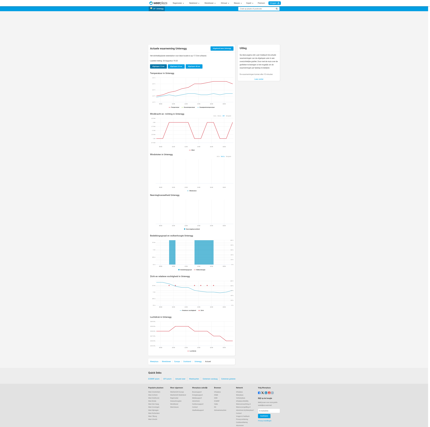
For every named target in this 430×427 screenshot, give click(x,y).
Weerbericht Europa (177, 392)
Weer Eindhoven (153, 398)
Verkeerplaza (240, 398)
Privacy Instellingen (264, 421)
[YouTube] (269, 393)
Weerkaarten (194, 379)
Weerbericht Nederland (178, 395)
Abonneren (240, 425)
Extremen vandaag (210, 379)
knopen (228, 116)
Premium (261, 3)
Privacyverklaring (242, 419)
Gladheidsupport (198, 410)
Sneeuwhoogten (176, 401)
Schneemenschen (220, 410)
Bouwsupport (197, 392)
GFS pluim (167, 379)
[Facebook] (259, 393)
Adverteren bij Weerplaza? (245, 410)
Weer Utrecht (152, 419)
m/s (214, 116)
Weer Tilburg (152, 416)
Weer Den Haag (153, 404)
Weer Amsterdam (154, 392)
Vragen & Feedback (242, 416)
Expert (249, 3)
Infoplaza (217, 392)
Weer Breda (152, 401)
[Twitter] (262, 393)
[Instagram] (272, 393)
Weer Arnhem (153, 395)
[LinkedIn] (266, 393)
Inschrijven (264, 416)
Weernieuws (174, 407)
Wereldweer (209, 3)
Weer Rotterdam (154, 413)
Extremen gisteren (228, 379)
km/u (219, 116)
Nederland (193, 3)
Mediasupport (197, 398)
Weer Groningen (153, 407)
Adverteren (196, 401)
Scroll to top (426, 423)
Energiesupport (197, 395)
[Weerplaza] (158, 3)
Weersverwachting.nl (243, 404)
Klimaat (224, 3)
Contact (195, 407)
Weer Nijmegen (153, 410)
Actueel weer (180, 379)
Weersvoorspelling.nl (243, 407)
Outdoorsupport (197, 404)
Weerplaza (239, 395)
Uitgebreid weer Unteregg (222, 48)
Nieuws (237, 3)
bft (224, 116)
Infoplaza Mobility (242, 401)
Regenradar (177, 3)
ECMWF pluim (153, 379)
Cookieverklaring (242, 422)
